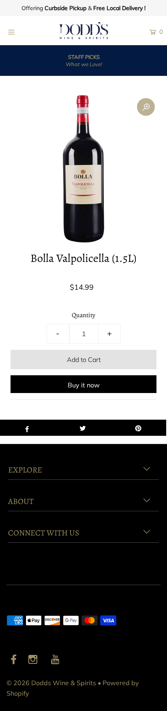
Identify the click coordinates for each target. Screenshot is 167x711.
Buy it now (84, 385)
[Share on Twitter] (82, 428)
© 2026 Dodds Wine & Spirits (51, 683)
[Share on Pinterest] (138, 428)
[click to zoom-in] (146, 107)
